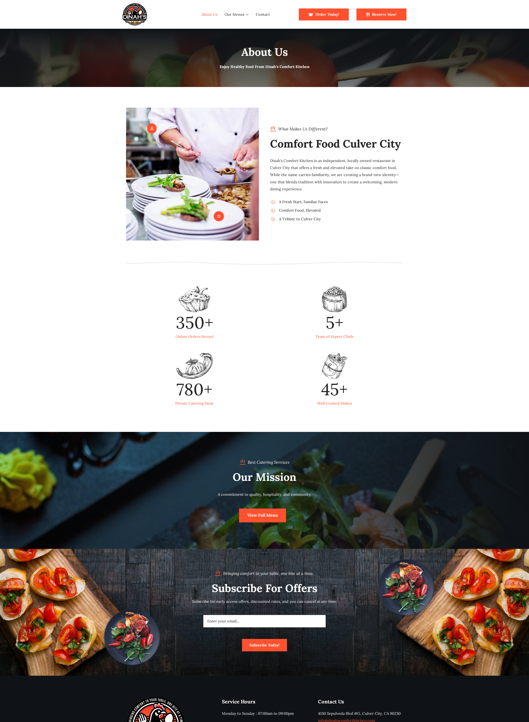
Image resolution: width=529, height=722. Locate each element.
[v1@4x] (135, 4)
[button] (151, 128)
